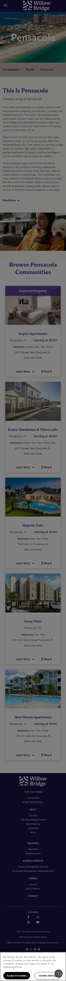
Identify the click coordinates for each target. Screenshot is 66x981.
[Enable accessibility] (58, 973)
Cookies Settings (48, 975)
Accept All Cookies (17, 975)
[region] (33, 966)
